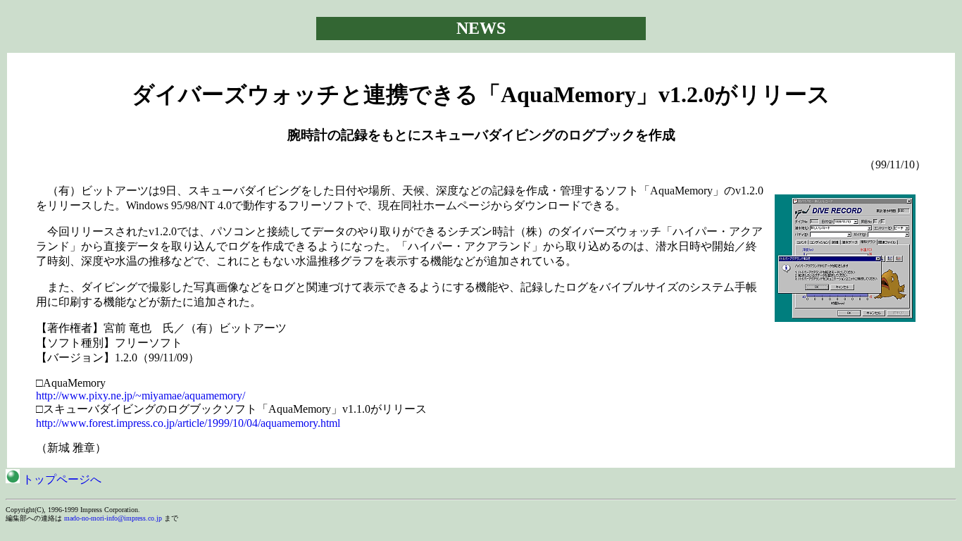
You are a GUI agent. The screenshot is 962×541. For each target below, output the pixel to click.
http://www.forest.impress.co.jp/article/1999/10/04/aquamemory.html (188, 423)
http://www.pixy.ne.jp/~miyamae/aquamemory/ (140, 396)
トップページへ (60, 479)
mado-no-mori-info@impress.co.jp (113, 518)
